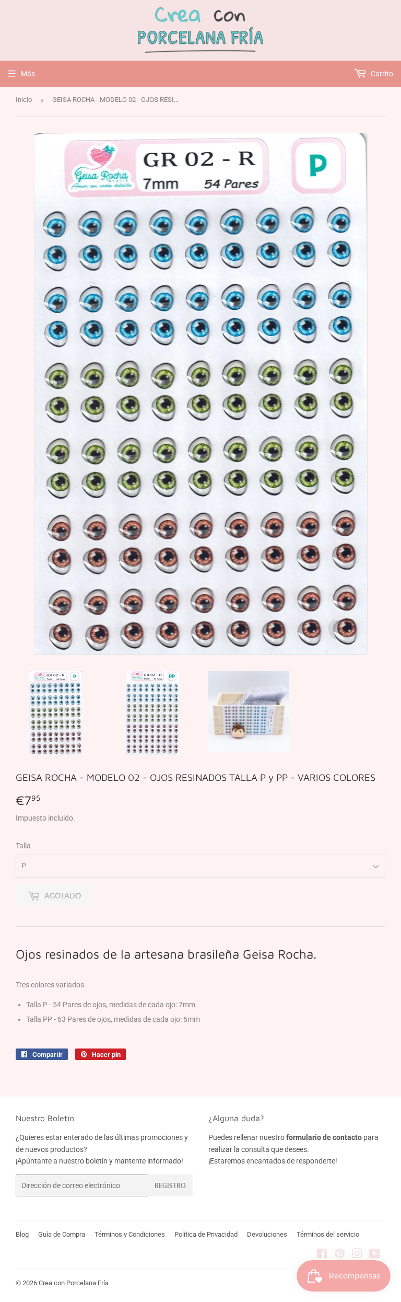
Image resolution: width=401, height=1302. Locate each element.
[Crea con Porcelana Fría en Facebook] (321, 1255)
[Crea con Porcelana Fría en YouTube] (374, 1255)
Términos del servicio (328, 1234)
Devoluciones (267, 1234)
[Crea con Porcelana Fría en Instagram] (357, 1255)
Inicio (24, 99)
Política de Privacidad (206, 1234)
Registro (170, 1186)
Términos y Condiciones (130, 1234)
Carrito (381, 74)
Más (28, 74)
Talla (23, 846)
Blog (22, 1234)
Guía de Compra (61, 1234)
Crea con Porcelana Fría (74, 1283)
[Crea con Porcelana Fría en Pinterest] (339, 1255)
